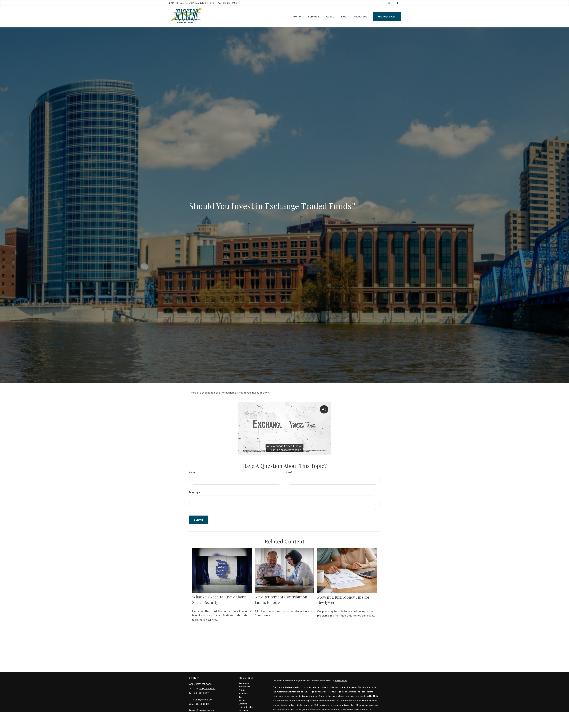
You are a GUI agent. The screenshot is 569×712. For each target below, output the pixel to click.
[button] (297, 16)
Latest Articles (246, 707)
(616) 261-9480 (229, 3)
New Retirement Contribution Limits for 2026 (281, 599)
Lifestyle (243, 703)
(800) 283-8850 (207, 688)
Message (194, 492)
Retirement (244, 683)
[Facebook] (397, 3)
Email (289, 472)
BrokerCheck (341, 680)
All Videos (243, 710)
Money (242, 700)
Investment (244, 686)
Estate (242, 690)
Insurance (243, 693)
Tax (240, 697)
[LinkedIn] (389, 3)
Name (192, 472)
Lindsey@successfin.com (201, 710)
